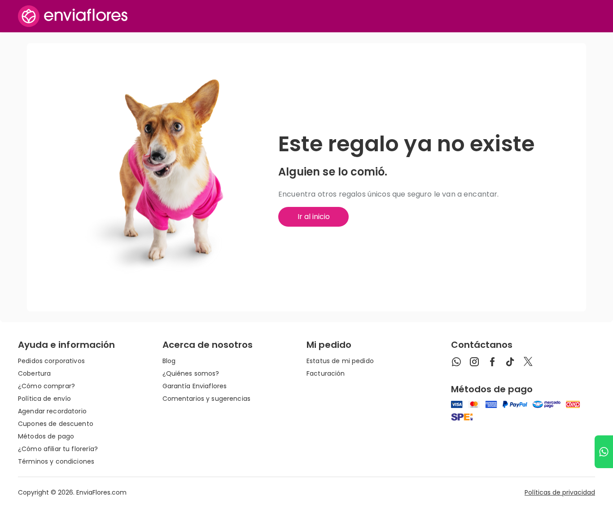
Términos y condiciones (56, 461)
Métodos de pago (46, 436)
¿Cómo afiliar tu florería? (58, 448)
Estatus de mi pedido (340, 360)
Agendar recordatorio (52, 411)
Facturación (325, 373)
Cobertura (34, 373)
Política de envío (44, 398)
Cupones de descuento (55, 423)
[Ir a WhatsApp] (604, 451)
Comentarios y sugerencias (206, 398)
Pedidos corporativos (51, 360)
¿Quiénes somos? (190, 373)
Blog (169, 360)
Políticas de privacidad (560, 492)
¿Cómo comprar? (46, 386)
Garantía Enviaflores (194, 386)
